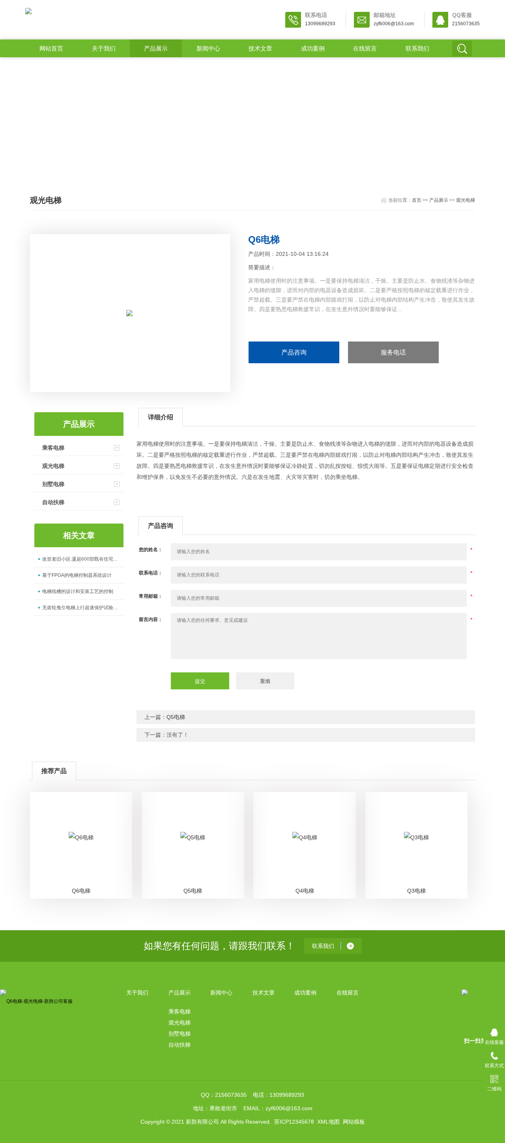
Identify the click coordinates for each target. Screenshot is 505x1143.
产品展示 (156, 48)
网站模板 (354, 1122)
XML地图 (328, 1122)
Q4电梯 (305, 891)
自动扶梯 (53, 502)
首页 (416, 200)
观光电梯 (465, 200)
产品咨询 (294, 352)
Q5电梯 (175, 717)
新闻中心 (208, 48)
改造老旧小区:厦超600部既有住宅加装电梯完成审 (82, 559)
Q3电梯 (416, 891)
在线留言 (365, 48)
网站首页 (51, 48)
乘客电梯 (53, 448)
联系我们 (417, 48)
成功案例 (313, 48)
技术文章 (260, 48)
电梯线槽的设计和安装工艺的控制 (77, 591)
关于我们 (104, 48)
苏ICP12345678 (294, 1122)
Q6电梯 (81, 891)
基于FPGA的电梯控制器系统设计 (77, 575)
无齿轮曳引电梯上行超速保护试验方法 (82, 607)
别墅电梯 (53, 484)
